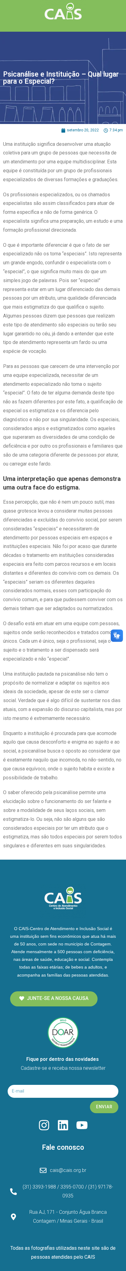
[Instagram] (44, 1125)
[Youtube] (82, 1125)
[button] (54, 998)
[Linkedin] (63, 1125)
